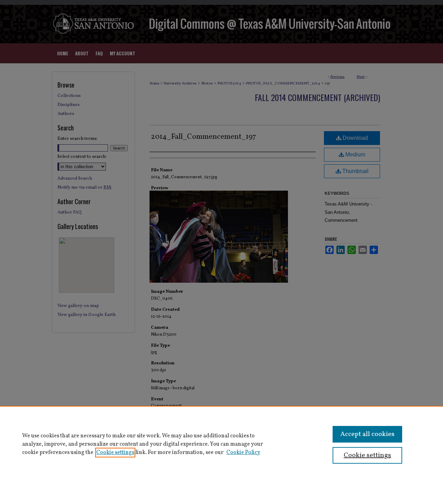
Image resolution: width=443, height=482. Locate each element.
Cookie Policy (243, 452)
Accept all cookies (367, 434)
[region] (221, 444)
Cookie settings (115, 452)
